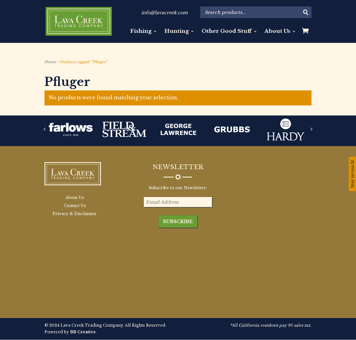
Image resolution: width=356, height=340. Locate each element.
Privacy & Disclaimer (75, 213)
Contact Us (75, 205)
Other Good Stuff (227, 31)
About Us (277, 31)
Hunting (176, 31)
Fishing (141, 31)
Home (50, 62)
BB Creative (83, 331)
